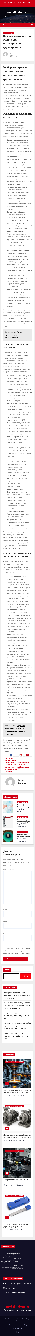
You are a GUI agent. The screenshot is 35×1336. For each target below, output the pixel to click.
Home (5, 1325)
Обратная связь (9, 1288)
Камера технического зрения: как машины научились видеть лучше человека (17, 1015)
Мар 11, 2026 (22, 824)
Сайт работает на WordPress (12, 1319)
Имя (5, 909)
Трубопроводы (8, 33)
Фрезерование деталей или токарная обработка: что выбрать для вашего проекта (17, 995)
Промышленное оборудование (14, 1061)
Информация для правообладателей (17, 1284)
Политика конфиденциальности (15, 1292)
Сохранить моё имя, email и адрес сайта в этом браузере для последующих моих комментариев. (17, 951)
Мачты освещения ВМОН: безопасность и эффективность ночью (16, 1036)
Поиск (7, 970)
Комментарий (9, 869)
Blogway (28, 1319)
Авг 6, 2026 (10, 1230)
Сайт (5, 933)
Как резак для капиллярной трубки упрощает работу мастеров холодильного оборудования (17, 1026)
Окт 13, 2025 (22, 839)
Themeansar (19, 1321)
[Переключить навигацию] (32, 24)
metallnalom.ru (17, 12)
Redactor (18, 54)
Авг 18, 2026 (10, 1095)
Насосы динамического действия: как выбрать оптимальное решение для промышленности (17, 1005)
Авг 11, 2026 (10, 1185)
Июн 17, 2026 (22, 809)
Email (6, 921)
